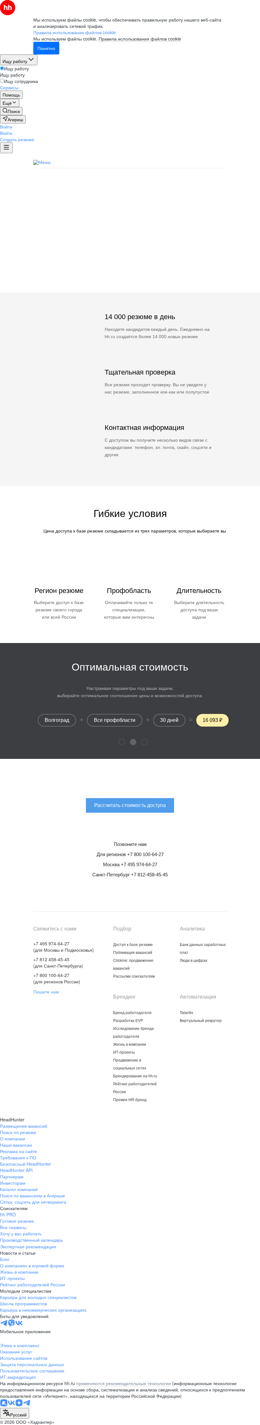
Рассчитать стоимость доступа (130, 261)
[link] (11, 111)
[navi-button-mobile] (6, 147)
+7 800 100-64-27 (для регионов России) (56, 978)
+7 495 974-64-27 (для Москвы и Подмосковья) (63, 946)
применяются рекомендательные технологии (123, 1383)
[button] (6, 126)
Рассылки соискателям (134, 976)
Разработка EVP (128, 1020)
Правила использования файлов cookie (140, 38)
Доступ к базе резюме (133, 944)
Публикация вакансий (154, 162)
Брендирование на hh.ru (135, 1075)
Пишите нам (46, 991)
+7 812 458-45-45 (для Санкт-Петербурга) (58, 962)
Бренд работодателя (132, 1012)
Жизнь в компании (129, 1044)
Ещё (221, 162)
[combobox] (14, 1413)
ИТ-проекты (124, 1052)
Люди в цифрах (193, 960)
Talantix (186, 1012)
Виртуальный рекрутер (201, 1020)
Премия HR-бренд (129, 1099)
